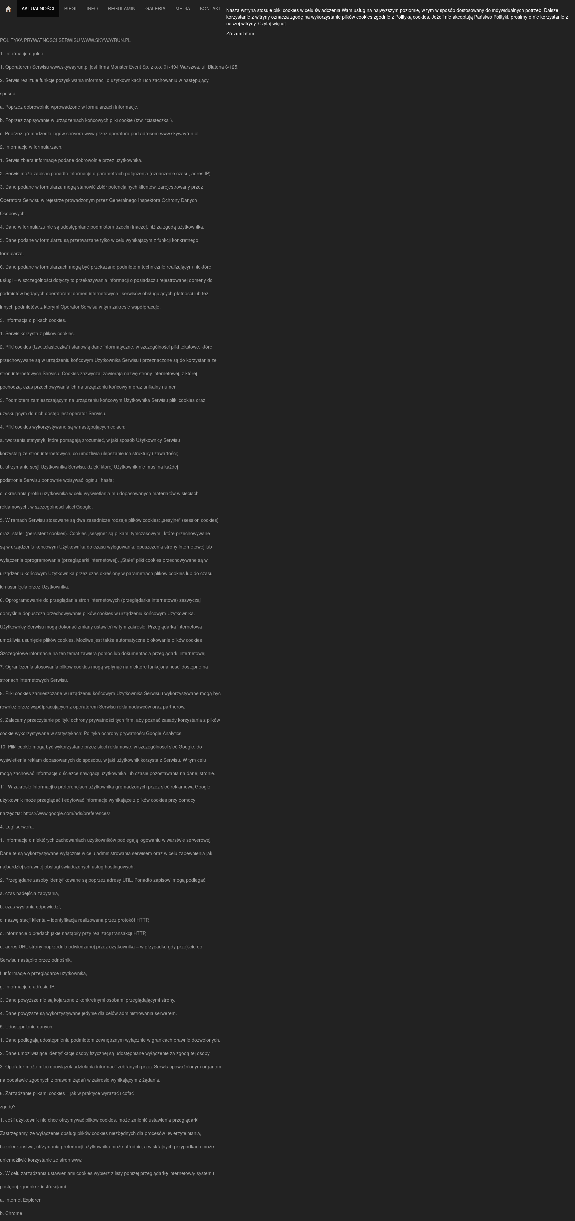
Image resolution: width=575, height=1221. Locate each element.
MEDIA (182, 8)
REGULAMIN (121, 8)
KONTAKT (210, 8)
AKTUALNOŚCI (38, 8)
